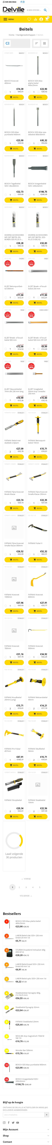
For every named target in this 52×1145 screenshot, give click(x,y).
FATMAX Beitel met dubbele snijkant (12, 441)
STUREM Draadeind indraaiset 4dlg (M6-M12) (30, 951)
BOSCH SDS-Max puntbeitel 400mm (12, 133)
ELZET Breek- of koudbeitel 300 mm (13, 339)
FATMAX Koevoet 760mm (11, 647)
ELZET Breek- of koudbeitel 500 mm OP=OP (37, 339)
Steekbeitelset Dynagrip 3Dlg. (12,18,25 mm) (28, 994)
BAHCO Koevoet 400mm (11, 82)
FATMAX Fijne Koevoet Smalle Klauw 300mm (14, 544)
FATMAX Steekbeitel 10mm (36, 801)
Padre (21, 259)
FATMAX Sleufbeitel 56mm (36, 750)
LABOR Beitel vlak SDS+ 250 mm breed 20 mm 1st (29, 936)
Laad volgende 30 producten (14, 855)
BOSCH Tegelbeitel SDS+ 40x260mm (12, 185)
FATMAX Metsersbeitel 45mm (37, 698)
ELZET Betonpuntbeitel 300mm (13, 287)
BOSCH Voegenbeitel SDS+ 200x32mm (37, 185)
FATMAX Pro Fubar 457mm (12, 750)
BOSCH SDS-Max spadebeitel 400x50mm (37, 133)
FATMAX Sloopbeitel (13, 800)
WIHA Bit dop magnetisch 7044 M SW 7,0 (30, 1037)
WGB (46, 259)
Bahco (21, 53)
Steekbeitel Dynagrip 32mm (27, 1007)
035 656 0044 (10, 2)
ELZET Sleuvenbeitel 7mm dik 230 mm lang (13, 390)
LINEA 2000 (44, 310)
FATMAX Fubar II (35, 543)
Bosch (45, 53)
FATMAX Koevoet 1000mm (11, 596)
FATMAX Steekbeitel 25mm (27, 1021)
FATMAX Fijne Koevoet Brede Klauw (14, 493)
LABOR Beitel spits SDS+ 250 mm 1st (31, 978)
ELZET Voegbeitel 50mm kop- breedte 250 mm (36, 391)
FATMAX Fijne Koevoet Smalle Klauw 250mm (37, 493)
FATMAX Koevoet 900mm (35, 647)
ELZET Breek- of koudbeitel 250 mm (37, 287)
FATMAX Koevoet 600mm (35, 596)
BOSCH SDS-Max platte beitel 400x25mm (35, 83)
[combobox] (37, 10)
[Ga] (46, 1114)
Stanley (21, 413)
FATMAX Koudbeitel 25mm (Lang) (12, 698)
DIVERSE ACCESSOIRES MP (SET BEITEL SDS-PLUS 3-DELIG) (38, 237)
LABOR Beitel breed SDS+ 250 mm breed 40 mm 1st (30, 965)
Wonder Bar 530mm (24, 1050)
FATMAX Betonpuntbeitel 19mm (37, 441)
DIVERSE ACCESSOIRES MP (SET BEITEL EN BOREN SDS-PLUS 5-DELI (14, 237)
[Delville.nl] (13, 10)
